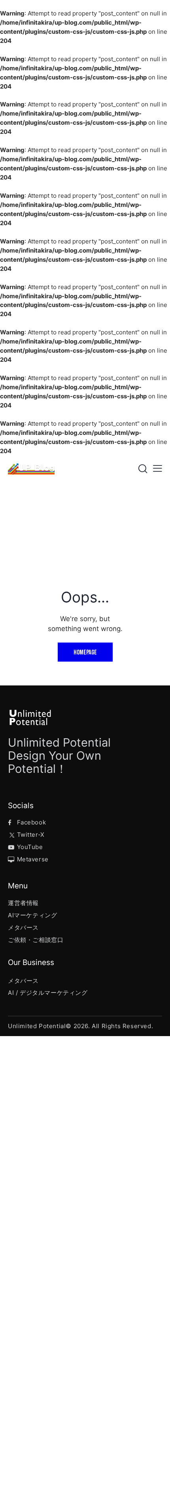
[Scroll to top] (156, 1478)
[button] (157, 468)
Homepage (85, 652)
